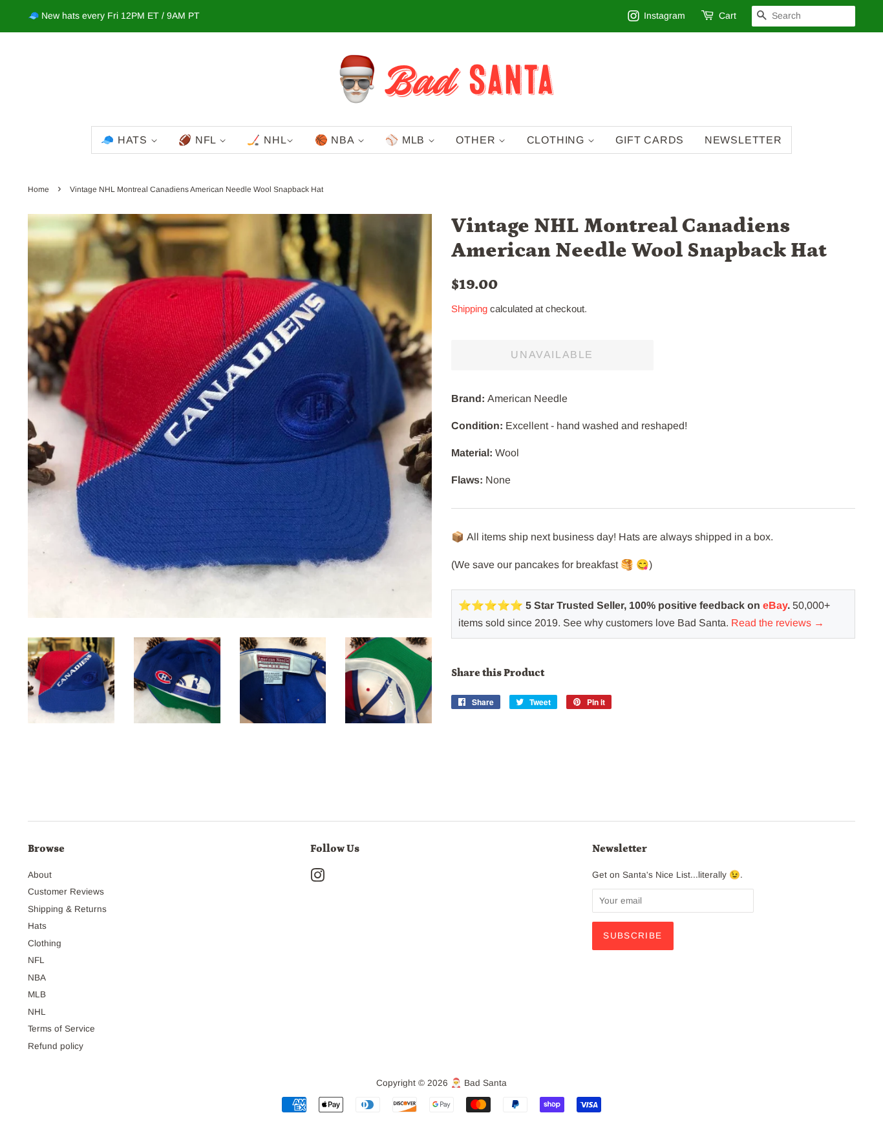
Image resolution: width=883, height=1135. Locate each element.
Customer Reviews (66, 891)
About (40, 875)
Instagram (664, 15)
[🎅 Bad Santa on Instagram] (317, 878)
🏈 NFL (198, 139)
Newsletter (743, 139)
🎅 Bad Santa (479, 1083)
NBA (37, 977)
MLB (37, 994)
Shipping (469, 308)
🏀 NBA (336, 139)
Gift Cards (649, 139)
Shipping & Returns (67, 909)
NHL (37, 1012)
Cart (727, 15)
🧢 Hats (126, 139)
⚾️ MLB (406, 139)
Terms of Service (61, 1029)
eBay (775, 605)
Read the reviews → (777, 622)
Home (38, 189)
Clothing (557, 139)
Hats (37, 926)
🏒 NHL (266, 139)
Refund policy (55, 1046)
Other (477, 139)
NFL (36, 960)
